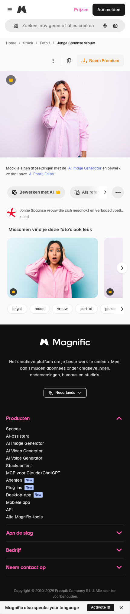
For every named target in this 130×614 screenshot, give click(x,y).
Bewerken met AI (33, 193)
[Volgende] (105, 192)
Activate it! (100, 607)
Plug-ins (19, 487)
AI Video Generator (24, 451)
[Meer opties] (53, 61)
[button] (65, 393)
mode (39, 308)
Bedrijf (13, 550)
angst (17, 308)
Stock (28, 43)
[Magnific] (65, 343)
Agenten (19, 480)
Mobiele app (18, 502)
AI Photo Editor (41, 174)
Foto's (45, 43)
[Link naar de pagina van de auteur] (11, 213)
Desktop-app (23, 495)
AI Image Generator (85, 168)
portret (86, 308)
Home (11, 43)
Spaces (13, 429)
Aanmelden (108, 9)
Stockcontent (19, 465)
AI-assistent (17, 436)
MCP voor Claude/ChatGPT (33, 473)
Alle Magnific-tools (24, 517)
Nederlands (65, 392)
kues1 (24, 216)
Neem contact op (26, 567)
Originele (39, 81)
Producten (18, 418)
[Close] (121, 607)
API (9, 509)
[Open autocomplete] (13, 26)
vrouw (62, 308)
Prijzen (81, 9)
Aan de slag (19, 533)
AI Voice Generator (24, 458)
